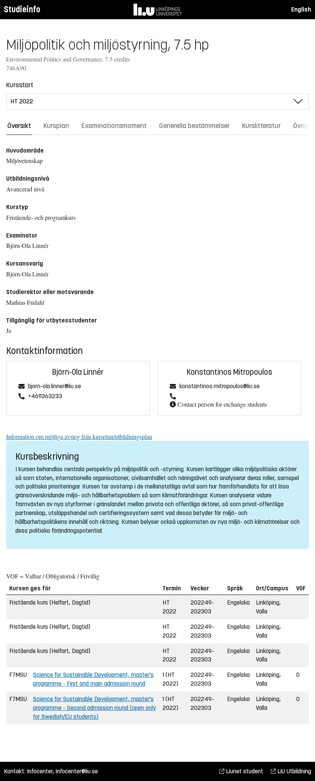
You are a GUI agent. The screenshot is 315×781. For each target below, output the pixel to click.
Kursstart (19, 85)
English (301, 9)
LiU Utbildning (293, 771)
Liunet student (243, 771)
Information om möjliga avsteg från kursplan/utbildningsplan (79, 436)
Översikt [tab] (19, 125)
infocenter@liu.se (77, 771)
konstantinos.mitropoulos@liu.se (219, 386)
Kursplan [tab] (56, 125)
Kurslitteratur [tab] (261, 125)
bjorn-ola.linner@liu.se (54, 386)
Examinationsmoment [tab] (114, 125)
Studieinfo (22, 9)
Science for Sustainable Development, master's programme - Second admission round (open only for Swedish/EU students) (94, 707)
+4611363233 (45, 396)
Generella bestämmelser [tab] (194, 125)
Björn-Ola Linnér (78, 372)
